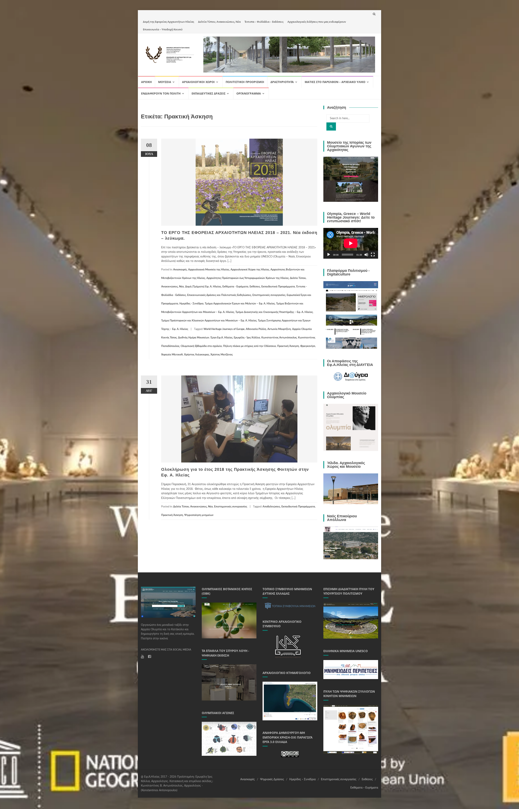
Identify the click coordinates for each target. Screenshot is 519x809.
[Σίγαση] (366, 255)
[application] (350, 243)
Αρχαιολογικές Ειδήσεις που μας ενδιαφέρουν (316, 21)
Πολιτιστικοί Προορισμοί (245, 82)
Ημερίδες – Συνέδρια (302, 779)
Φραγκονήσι (307, 346)
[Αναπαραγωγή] (329, 255)
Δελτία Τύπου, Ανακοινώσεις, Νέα (219, 21)
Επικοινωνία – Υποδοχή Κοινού (162, 29)
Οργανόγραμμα (248, 93)
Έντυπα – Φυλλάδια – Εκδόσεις (264, 21)
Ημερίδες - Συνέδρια (191, 303)
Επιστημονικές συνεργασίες (268, 295)
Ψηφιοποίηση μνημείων (198, 515)
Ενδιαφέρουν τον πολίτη (161, 93)
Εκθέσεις (255, 286)
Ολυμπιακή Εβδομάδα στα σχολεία (201, 346)
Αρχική (146, 82)
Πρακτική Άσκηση (288, 346)
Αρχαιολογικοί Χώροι (198, 82)
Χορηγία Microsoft (172, 354)
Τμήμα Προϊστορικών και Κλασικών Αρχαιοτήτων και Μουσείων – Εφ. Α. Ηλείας (209, 320)
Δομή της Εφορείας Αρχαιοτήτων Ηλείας (168, 21)
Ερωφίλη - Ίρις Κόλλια (247, 337)
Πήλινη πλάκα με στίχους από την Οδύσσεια (249, 346)
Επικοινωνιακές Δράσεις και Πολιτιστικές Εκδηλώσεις (219, 295)
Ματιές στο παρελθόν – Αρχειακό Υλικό (335, 82)
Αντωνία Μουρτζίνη (279, 329)
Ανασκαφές (180, 269)
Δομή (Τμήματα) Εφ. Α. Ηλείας (203, 286)
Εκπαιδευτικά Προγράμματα (278, 286)
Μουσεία (164, 82)
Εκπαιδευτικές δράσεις (208, 93)
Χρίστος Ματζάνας (221, 354)
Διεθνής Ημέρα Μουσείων (193, 337)
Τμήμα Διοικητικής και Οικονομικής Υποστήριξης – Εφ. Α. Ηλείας (274, 312)
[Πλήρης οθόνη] (373, 255)
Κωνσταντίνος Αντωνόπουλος (279, 337)
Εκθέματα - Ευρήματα (235, 286)
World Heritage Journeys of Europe (224, 329)
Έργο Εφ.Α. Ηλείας (221, 337)
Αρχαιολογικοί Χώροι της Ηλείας (250, 269)
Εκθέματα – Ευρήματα (364, 787)
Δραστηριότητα (282, 82)
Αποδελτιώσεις (271, 506)
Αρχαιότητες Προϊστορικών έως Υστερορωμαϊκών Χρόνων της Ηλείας (247, 278)
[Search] (331, 126)
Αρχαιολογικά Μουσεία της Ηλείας (208, 269)
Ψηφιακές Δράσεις (272, 779)
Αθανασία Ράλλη (256, 329)
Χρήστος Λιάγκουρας (196, 354)
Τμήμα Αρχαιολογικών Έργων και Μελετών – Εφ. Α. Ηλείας (240, 303)
